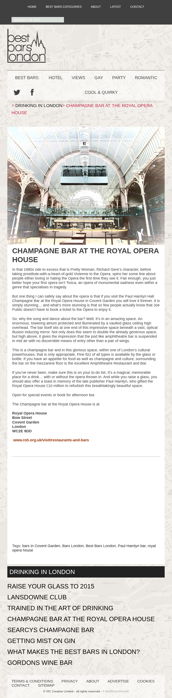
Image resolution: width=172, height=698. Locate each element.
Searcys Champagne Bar (50, 629)
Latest (115, 6)
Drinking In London (38, 105)
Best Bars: (27, 77)
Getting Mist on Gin (41, 640)
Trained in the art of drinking (60, 608)
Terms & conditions (32, 681)
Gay (98, 77)
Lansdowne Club (37, 597)
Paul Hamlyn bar (132, 546)
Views (78, 77)
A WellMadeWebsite (116, 691)
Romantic (146, 77)
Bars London (73, 546)
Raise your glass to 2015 (50, 586)
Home (32, 6)
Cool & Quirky (101, 92)
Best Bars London (86, 46)
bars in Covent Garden (41, 546)
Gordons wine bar (40, 662)
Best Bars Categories (64, 6)
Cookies (146, 681)
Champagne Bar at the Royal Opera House (81, 619)
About (96, 6)
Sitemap (46, 685)
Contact (137, 6)
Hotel (56, 77)
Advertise (118, 681)
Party (119, 77)
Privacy (69, 681)
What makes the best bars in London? (73, 651)
